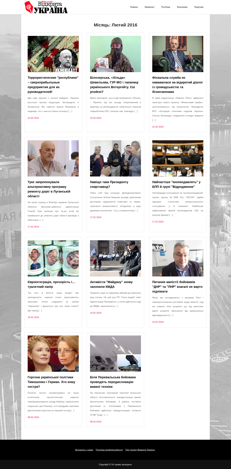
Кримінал (149, 7)
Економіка (182, 7)
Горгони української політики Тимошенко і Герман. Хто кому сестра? (51, 381)
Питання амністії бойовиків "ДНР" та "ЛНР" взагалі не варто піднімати (177, 286)
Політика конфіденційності (109, 450)
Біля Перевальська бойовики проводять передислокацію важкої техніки (113, 381)
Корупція (199, 7)
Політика (165, 7)
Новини (134, 7)
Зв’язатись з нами (84, 450)
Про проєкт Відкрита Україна (140, 450)
